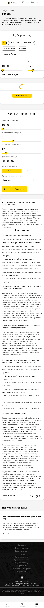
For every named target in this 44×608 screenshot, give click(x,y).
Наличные (22, 606)
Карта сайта (22, 566)
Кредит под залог (22, 557)
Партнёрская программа (22, 569)
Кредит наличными (22, 548)
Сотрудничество (22, 572)
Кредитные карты (22, 551)
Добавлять (11, 171)
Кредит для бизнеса (22, 560)
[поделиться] (13, 496)
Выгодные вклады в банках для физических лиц (22, 517)
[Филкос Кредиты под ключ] (12, 3)
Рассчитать (19, 189)
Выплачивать (31, 171)
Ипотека (22, 554)
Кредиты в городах (22, 563)
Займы (7, 606)
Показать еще (21, 95)
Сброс (6, 189)
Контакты (22, 545)
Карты (36, 606)
